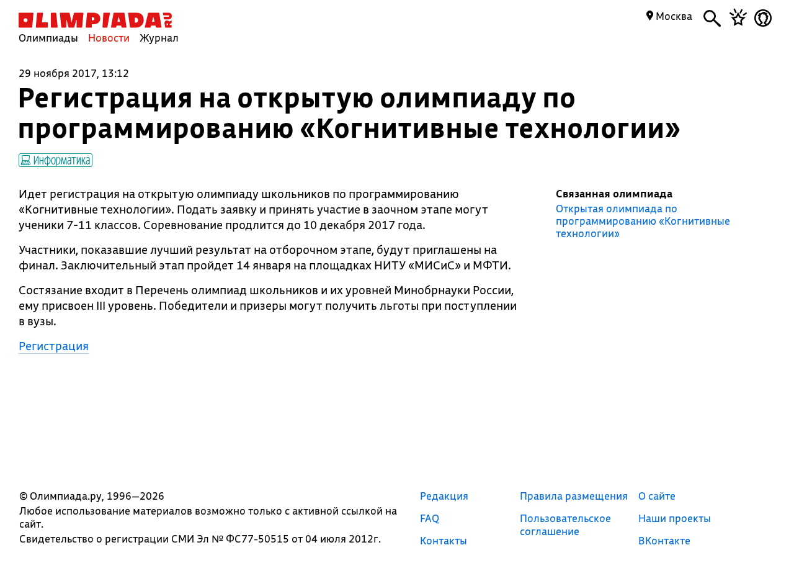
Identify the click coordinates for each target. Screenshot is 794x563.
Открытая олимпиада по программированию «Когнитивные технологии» (643, 221)
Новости (109, 37)
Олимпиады (48, 37)
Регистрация (54, 345)
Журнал (159, 37)
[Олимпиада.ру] (95, 20)
